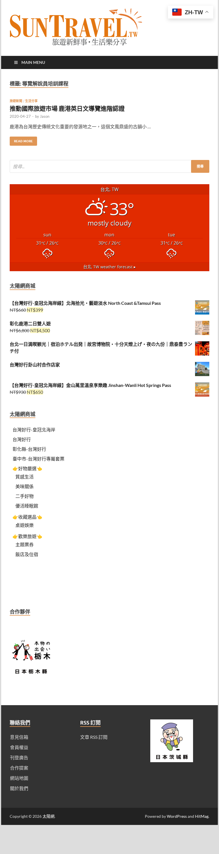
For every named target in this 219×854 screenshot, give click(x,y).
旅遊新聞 (16, 101)
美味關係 (24, 486)
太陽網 (48, 816)
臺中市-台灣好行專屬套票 (38, 458)
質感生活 (24, 476)
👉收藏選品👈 (27, 517)
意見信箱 (19, 737)
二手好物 (24, 496)
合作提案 (19, 767)
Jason (44, 116)
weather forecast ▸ (109, 266)
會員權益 (19, 747)
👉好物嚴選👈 (27, 468)
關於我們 (19, 788)
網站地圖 (19, 778)
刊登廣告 (19, 757)
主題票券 (24, 544)
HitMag (201, 816)
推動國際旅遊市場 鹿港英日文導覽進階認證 (67, 108)
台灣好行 (22, 439)
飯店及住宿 (26, 554)
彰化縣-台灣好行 (29, 449)
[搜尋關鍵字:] (109, 166)
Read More (21, 140)
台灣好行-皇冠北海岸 (34, 429)
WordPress (177, 816)
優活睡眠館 (26, 505)
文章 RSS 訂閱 (94, 737)
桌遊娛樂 (24, 525)
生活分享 (31, 101)
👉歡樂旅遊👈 (27, 536)
